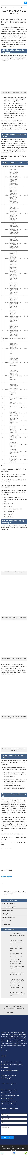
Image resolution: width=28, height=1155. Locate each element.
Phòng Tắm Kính (7, 914)
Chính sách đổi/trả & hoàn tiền (9, 1101)
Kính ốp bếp (6, 924)
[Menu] (25, 3)
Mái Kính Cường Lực (9, 917)
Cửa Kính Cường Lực (9, 903)
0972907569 (6, 1067)
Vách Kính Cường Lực (9, 907)
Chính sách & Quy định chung (9, 1090)
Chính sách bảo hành (7, 1098)
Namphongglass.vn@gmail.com (11, 1070)
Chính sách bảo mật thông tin (9, 1103)
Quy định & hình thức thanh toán (10, 1092)
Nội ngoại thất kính (8, 920)
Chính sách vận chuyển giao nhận (10, 1095)
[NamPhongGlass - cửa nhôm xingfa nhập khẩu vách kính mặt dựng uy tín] (11, 2)
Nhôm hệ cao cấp (8, 910)
